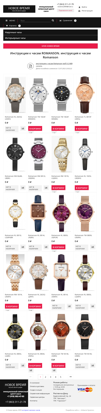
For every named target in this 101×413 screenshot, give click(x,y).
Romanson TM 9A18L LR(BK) (83, 355)
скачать (39, 66)
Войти (84, 7)
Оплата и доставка (37, 386)
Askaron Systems (87, 410)
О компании (34, 383)
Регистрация (87, 10)
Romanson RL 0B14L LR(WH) (59, 295)
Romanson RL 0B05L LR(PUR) (59, 236)
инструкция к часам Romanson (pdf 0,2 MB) (54, 63)
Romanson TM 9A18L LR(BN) (60, 355)
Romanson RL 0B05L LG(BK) (13, 355)
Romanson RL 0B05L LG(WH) (83, 295)
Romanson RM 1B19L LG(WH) (60, 177)
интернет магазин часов (31, 410)
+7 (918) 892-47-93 (15, 396)
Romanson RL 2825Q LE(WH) (13, 118)
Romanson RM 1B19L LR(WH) (13, 295)
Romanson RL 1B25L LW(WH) (83, 177)
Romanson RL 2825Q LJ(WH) (36, 295)
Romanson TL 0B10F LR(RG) (83, 118)
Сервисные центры (37, 397)
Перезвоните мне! (65, 10)
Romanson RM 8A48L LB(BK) (13, 177)
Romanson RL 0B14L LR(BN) (36, 236)
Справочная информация (40, 393)
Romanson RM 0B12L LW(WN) (37, 177)
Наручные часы (13, 32)
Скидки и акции (36, 390)
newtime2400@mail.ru (65, 7)
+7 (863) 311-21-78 (65, 4)
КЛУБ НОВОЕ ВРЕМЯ (50, 46)
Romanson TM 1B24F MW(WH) (36, 118)
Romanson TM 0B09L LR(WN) (83, 236)
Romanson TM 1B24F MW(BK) (60, 118)
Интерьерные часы (15, 38)
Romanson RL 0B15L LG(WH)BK (13, 236)
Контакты (33, 401)
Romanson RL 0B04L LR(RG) (36, 355)
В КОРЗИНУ (35, 128)
